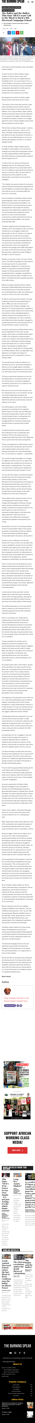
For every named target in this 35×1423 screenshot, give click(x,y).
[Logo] (13, 1)
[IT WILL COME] (30, 1414)
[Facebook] (9, 33)
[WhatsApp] (21, 33)
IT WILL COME (6, 1412)
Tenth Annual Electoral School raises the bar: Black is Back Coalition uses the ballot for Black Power (6, 1274)
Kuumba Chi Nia (6, 1290)
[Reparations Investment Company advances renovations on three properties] (30, 1405)
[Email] (20, 1005)
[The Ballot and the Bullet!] (29, 1256)
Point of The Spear (8, 10)
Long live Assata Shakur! (17, 1182)
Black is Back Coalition (28, 1270)
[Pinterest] (17, 33)
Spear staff (16, 1276)
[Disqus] (17, 1035)
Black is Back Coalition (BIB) (11, 7)
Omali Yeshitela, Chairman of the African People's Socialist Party (16, 24)
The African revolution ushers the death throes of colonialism (19, 1268)
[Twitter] (13, 33)
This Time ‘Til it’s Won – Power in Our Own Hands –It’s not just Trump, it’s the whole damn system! (5, 1195)
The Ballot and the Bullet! (28, 1264)
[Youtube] (10, 1353)
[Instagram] (15, 1353)
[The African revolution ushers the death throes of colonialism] (19, 1257)
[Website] (18, 1005)
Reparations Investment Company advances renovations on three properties (12, 1404)
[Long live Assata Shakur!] (17, 1175)
